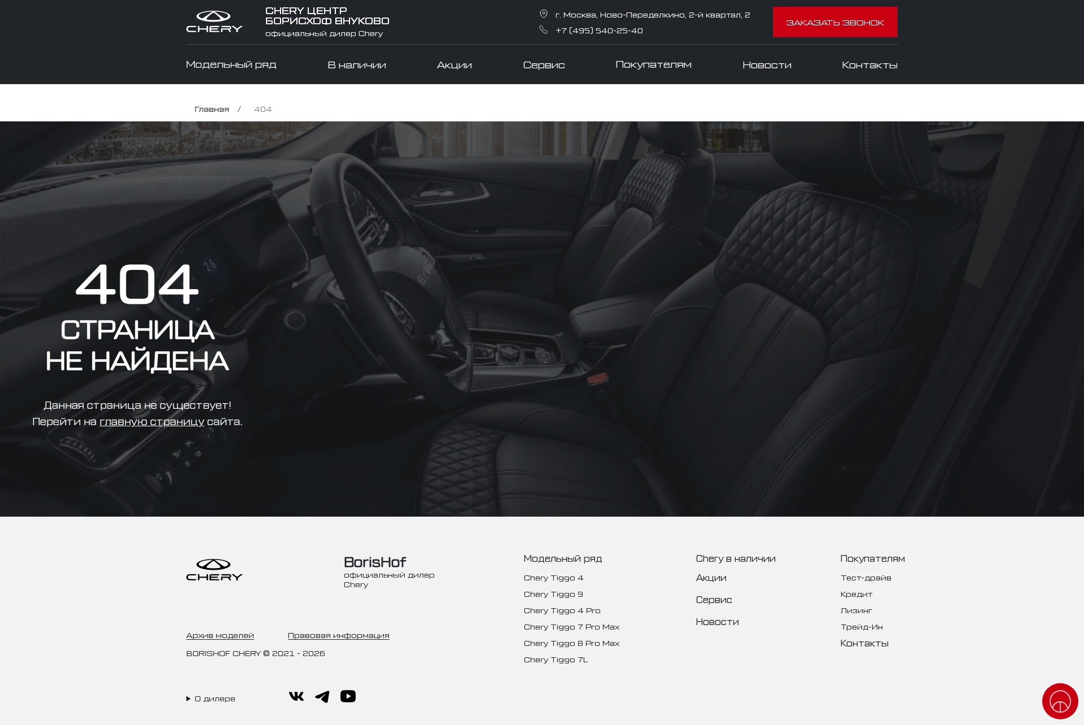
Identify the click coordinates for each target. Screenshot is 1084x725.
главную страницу (151, 420)
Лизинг (856, 609)
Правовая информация (339, 634)
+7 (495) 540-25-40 (599, 29)
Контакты (870, 64)
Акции (454, 64)
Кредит (856, 593)
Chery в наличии (736, 558)
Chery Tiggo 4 (554, 577)
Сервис (544, 64)
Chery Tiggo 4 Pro (562, 609)
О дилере (215, 697)
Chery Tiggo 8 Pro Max (571, 642)
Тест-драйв (866, 577)
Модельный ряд (231, 63)
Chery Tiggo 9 (553, 593)
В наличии (357, 64)
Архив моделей (220, 634)
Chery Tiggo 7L (556, 658)
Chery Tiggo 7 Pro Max (571, 626)
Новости (767, 64)
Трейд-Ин (862, 626)
